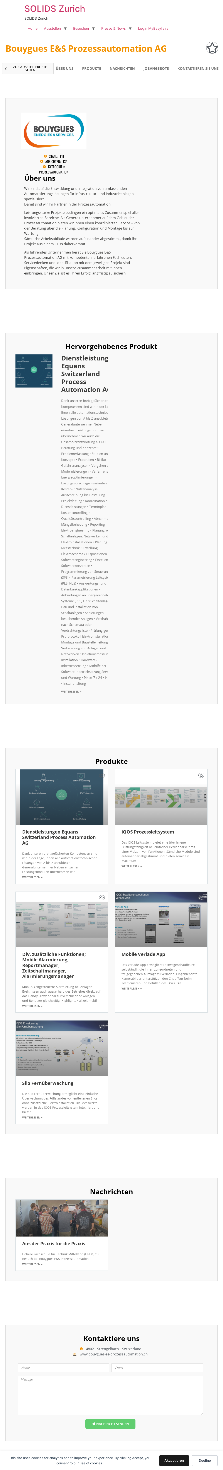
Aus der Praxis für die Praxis (53, 1243)
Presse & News (113, 28)
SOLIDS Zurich (54, 8)
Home (32, 28)
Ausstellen (52, 28)
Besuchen (81, 28)
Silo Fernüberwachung (47, 1083)
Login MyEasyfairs (153, 28)
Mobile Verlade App (143, 954)
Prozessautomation (53, 172)
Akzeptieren (174, 1460)
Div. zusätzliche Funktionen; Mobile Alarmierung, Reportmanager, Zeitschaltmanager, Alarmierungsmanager (54, 965)
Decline (205, 1460)
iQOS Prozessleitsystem (148, 832)
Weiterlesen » (71, 691)
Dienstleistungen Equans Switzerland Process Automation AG (89, 373)
